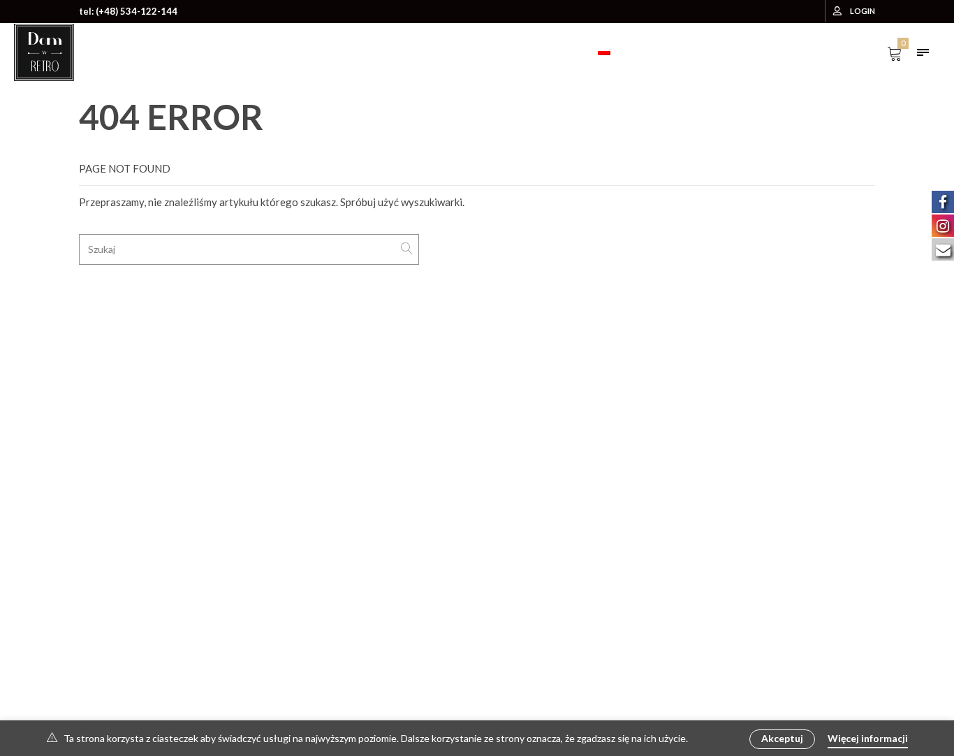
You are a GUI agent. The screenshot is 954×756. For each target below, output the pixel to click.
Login (862, 10)
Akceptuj (782, 738)
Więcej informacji (868, 738)
